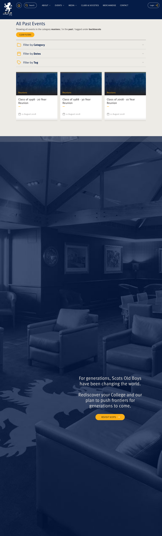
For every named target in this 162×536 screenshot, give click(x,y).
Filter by (34, 45)
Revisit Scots (108, 417)
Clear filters (25, 34)
